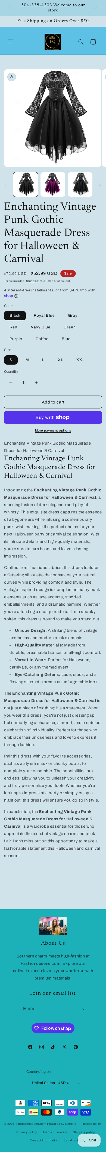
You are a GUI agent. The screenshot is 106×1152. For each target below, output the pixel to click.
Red (13, 327)
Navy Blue (41, 327)
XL (60, 360)
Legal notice (73, 1140)
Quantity (11, 372)
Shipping (32, 280)
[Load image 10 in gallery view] (80, 184)
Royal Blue (44, 315)
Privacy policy (26, 1132)
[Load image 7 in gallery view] (52, 184)
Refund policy (92, 1123)
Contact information (44, 1140)
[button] (11, 42)
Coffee (42, 339)
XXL (80, 360)
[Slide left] (6, 186)
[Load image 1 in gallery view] (25, 184)
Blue (66, 339)
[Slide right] (100, 186)
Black (15, 315)
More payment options (53, 430)
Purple (16, 339)
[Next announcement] (96, 8)
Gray (72, 315)
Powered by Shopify (61, 1123)
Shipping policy (84, 1132)
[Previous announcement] (10, 8)
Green (70, 327)
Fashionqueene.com (31, 1123)
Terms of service (55, 1132)
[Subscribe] (83, 1008)
